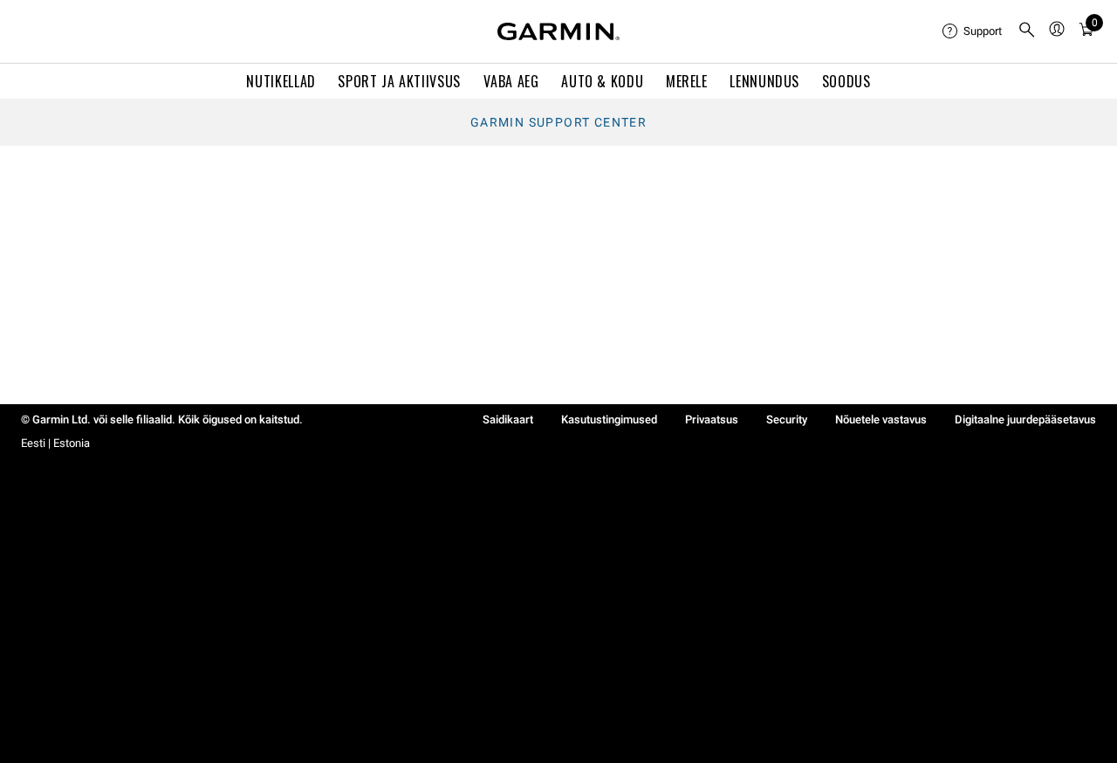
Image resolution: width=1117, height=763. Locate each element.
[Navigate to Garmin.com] (558, 31)
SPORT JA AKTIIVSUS (399, 81)
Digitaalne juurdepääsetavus (1025, 419)
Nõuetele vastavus (881, 419)
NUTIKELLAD (280, 81)
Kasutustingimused (609, 419)
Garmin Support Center (558, 122)
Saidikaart (508, 419)
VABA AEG (511, 81)
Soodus (846, 81)
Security (786, 419)
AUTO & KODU (602, 81)
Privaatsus (711, 419)
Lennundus (764, 81)
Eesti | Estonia (55, 443)
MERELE (687, 81)
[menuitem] (973, 31)
